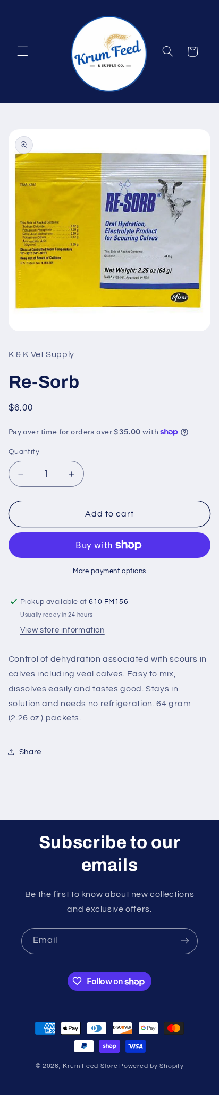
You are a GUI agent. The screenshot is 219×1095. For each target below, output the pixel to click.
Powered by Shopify (151, 1066)
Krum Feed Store (90, 1066)
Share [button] (30, 752)
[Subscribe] (185, 941)
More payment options (109, 571)
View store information (62, 630)
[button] (22, 51)
